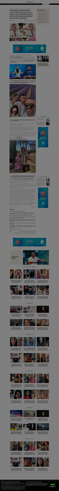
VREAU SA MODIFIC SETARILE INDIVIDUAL (52, 486)
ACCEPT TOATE (53, 484)
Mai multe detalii (12, 484)
